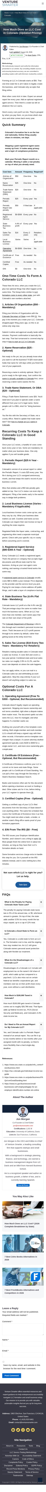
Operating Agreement (7, 249)
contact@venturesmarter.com (25, 1422)
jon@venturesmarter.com (23, 1126)
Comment (7, 1321)
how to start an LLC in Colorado (21, 342)
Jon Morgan (23, 1119)
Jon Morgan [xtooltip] (23, 46)
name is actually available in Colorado (18, 379)
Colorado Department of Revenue (20, 624)
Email (5, 1351)
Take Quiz (23, 885)
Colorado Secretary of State (13, 316)
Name (5, 1340)
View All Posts (23, 1185)
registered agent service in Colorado (19, 578)
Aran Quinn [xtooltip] (32, 55)
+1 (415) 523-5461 (26, 1419)
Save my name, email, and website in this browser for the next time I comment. (21, 1367)
